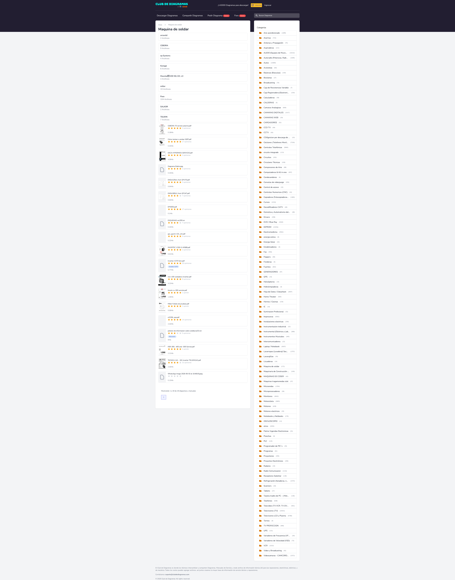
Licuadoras (268, 361)
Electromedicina (270, 232)
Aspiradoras (269, 48)
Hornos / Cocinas (271, 301)
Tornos (267, 520)
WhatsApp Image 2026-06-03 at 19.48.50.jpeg (185, 374)
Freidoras (268, 262)
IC (264, 306)
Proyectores (269, 456)
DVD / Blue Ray (270, 222)
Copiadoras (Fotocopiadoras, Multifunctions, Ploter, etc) (276, 197)
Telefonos (268, 501)
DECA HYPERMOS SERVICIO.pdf (180, 153)
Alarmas (267, 38)
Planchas (267, 436)
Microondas (268, 386)
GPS (265, 277)
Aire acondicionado (272, 33)
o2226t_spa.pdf (173, 317)
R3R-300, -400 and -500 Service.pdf (181, 347)
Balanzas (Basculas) (272, 72)
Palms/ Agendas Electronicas (276, 431)
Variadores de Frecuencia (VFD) (277, 535)
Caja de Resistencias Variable (276, 87)
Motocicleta (269, 401)
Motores (267, 406)
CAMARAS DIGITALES (273, 112)
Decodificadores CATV (273, 207)
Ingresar (267, 5)
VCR (266, 545)
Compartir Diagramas (192, 15)
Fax (265, 252)
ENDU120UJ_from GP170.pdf (179, 180)
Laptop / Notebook (272, 346)
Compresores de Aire (273, 167)
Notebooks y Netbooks (273, 416)
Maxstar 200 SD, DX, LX (171, 76)
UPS (265, 530)
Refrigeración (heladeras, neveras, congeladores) (276, 481)
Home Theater (270, 296)
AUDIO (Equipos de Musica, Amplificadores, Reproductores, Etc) (276, 53)
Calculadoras (269, 97)
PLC (265, 441)
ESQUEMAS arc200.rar (176, 220)
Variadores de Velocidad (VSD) (277, 540)
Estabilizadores (270, 247)
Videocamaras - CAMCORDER (276, 555)
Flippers (267, 257)
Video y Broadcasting (273, 550)
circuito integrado (271, 152)
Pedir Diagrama (218, 15)
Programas (268, 451)
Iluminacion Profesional (274, 311)
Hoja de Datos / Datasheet (275, 291)
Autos (266, 63)
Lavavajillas (268, 356)
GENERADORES (271, 272)
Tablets (267, 491)
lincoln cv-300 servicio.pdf (177, 290)
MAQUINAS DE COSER (274, 376)
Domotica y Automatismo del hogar (277, 212)
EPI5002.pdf (172, 207)
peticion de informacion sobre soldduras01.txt (185, 331)
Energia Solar (269, 242)
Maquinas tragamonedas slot (276, 381)
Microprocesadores (272, 391)
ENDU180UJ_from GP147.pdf (179, 193)
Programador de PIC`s (273, 446)
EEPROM (267, 227)
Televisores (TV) (271, 510)
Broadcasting (269, 82)
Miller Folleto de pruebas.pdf (178, 304)
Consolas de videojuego (274, 182)
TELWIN (163, 117)
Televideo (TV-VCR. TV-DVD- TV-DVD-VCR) (276, 506)
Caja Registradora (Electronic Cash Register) (276, 92)
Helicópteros (269, 282)
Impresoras (268, 316)
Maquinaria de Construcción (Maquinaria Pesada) (276, 371)
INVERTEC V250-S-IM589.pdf (179, 247)
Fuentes (267, 267)
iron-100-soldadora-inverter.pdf (179, 277)
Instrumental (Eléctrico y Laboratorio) (276, 331)
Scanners (267, 486)
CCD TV (267, 127)
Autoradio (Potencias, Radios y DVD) (276, 58)
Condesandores (270, 177)
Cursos (267, 202)
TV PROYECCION (271, 525)
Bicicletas (268, 77)
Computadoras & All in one (275, 172)
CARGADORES (270, 122)
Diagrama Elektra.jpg (175, 166)
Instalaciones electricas (273, 321)
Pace (162, 96)
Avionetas (268, 67)
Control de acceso (271, 187)
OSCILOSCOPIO (270, 421)
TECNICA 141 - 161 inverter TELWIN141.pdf (184, 360)
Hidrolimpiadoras (271, 286)
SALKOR (164, 106)
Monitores (268, 396)
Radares (267, 466)
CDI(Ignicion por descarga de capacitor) (277, 137)
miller (162, 86)
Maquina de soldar (175, 25)
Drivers (267, 217)
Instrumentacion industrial (275, 326)
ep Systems (165, 55)
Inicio (160, 25)
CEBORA (164, 45)
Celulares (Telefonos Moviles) (276, 142)
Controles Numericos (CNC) (275, 192)
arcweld (163, 35)
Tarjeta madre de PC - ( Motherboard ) (276, 496)
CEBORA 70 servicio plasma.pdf (179, 126)
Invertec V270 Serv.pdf (176, 261)
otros (266, 426)
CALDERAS (269, 102)
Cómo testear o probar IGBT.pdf (179, 139)
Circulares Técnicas (272, 162)
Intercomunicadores (272, 341)
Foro (239, 15)
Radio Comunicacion (272, 471)
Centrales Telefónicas (273, 147)
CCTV (266, 132)
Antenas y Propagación (273, 43)
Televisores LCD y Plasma (275, 515)
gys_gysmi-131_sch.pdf (176, 234)
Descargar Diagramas (167, 15)
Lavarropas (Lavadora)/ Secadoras (276, 351)
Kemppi (163, 66)
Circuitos (267, 157)
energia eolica (269, 237)
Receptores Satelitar (272, 476)
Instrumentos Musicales (274, 336)
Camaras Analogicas (272, 107)
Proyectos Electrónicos (273, 461)
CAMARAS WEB (271, 117)
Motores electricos (272, 411)
